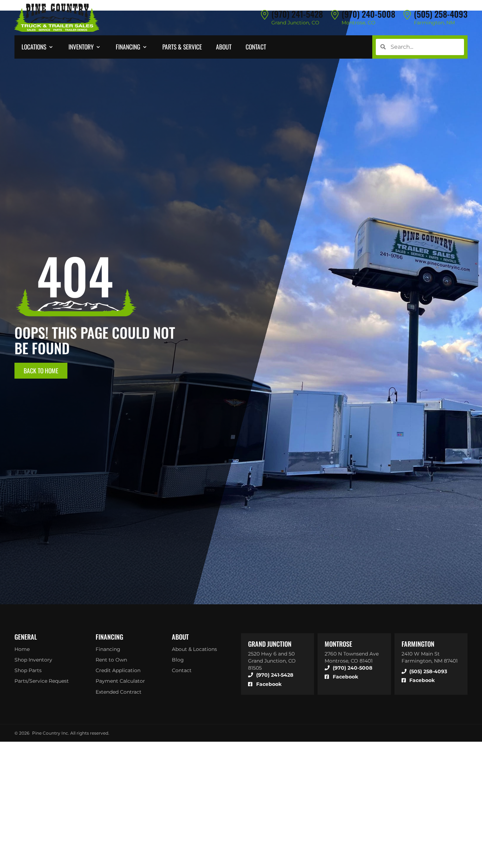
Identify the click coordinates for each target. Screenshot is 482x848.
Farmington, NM (434, 22)
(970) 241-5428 (297, 13)
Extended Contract (118, 692)
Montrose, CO (358, 22)
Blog (178, 660)
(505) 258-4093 (441, 13)
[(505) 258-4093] (407, 14)
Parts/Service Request (41, 681)
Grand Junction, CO (295, 22)
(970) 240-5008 (368, 13)
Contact (182, 670)
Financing (108, 649)
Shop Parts (28, 670)
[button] (38, 47)
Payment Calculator (120, 681)
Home (22, 649)
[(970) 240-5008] (335, 14)
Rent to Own (111, 660)
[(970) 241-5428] (265, 14)
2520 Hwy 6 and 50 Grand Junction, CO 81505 (272, 661)
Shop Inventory (33, 660)
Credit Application (118, 670)
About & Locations (194, 649)
